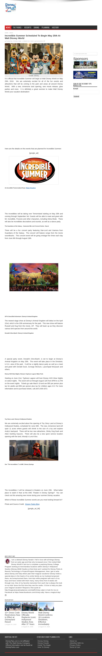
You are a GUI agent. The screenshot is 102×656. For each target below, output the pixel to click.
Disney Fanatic (43, 643)
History (55, 27)
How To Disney (43, 647)
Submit (76, 96)
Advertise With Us (77, 643)
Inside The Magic (44, 645)
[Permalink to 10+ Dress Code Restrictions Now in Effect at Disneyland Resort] (13, 610)
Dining (36, 27)
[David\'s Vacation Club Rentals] (85, 78)
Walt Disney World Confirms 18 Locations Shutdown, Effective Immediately (45, 618)
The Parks (17, 27)
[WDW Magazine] (85, 68)
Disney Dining (43, 641)
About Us (73, 641)
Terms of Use (75, 647)
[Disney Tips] (11, 13)
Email (75, 89)
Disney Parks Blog (32, 504)
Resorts (27, 27)
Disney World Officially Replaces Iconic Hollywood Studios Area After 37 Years (29, 618)
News (8, 27)
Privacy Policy (75, 645)
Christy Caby (17, 41)
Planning (46, 27)
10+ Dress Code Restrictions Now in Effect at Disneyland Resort (12, 617)
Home (6, 32)
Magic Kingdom (31, 188)
